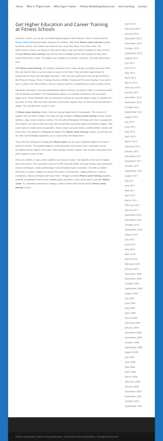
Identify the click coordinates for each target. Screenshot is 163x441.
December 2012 (133, 97)
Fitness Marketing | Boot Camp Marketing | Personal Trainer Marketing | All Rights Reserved (66, 436)
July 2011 (129, 180)
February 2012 (132, 146)
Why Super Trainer (65, 6)
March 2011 (131, 200)
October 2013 (132, 48)
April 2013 (130, 77)
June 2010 (130, 244)
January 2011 (132, 210)
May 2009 (130, 308)
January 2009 (132, 327)
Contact (142, 6)
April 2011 (130, 195)
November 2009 (133, 278)
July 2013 (129, 62)
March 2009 (131, 317)
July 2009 (129, 298)
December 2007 (133, 391)
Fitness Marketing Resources (97, 6)
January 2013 (132, 92)
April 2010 (130, 254)
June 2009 (130, 303)
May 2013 (130, 72)
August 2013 (131, 58)
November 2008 (133, 337)
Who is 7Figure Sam (38, 6)
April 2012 (130, 136)
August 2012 (131, 116)
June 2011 (130, 185)
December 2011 (133, 156)
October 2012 (132, 107)
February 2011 (132, 205)
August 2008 (131, 352)
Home (19, 6)
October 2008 (132, 342)
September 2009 (133, 288)
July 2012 (129, 121)
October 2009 (132, 283)
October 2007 (132, 401)
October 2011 (132, 165)
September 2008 (133, 347)
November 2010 (133, 219)
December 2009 (133, 273)
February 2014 (132, 28)
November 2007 (133, 396)
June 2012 (130, 126)
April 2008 (130, 371)
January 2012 (132, 151)
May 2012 (130, 131)
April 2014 (130, 23)
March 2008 (131, 376)
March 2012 (131, 141)
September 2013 (133, 53)
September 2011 (133, 170)
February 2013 (132, 87)
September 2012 (133, 111)
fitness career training (26, 42)
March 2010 (131, 259)
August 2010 (131, 234)
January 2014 (132, 33)
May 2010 (130, 249)
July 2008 (129, 357)
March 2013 (131, 82)
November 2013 (133, 43)
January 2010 (132, 268)
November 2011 (133, 160)
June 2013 (130, 67)
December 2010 (133, 214)
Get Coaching (126, 6)
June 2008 (130, 361)
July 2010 (129, 239)
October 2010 (132, 224)
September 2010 (133, 229)
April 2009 (130, 312)
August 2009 (131, 293)
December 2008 (133, 332)
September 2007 (133, 406)
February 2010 (132, 263)
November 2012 (133, 102)
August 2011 (131, 175)
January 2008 (132, 386)
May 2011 (130, 190)
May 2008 (130, 366)
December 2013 (133, 38)
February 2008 (132, 381)
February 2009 (132, 322)
